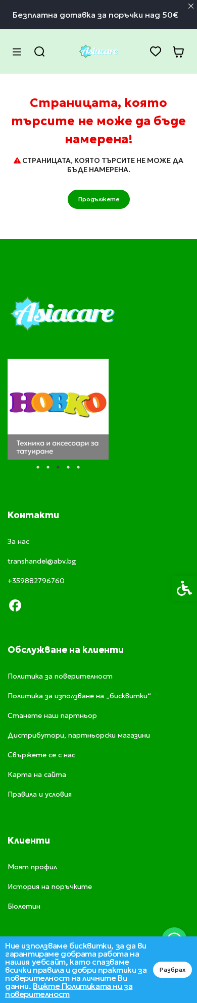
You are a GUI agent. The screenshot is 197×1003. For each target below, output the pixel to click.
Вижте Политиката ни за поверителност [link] (68, 990)
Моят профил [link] (32, 866)
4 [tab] (68, 467)
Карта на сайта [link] (37, 774)
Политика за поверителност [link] (60, 676)
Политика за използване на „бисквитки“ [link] (79, 695)
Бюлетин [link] (24, 906)
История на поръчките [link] (50, 886)
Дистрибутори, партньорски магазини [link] (79, 735)
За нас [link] (18, 541)
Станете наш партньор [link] (52, 715)
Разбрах (172, 969)
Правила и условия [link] (40, 794)
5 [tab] (78, 467)
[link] (98, 51)
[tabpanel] (58, 409)
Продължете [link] (98, 199)
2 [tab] (48, 467)
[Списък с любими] (155, 51)
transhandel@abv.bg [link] (42, 561)
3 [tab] (58, 467)
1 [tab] (38, 467)
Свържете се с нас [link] (41, 754)
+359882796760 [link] (36, 580)
